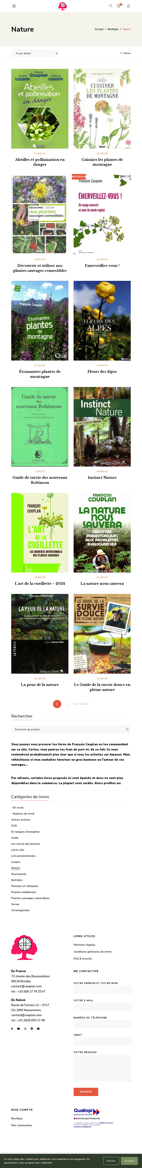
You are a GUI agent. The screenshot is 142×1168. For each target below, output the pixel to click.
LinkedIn (32, 1029)
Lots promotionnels (23, 856)
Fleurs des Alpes (102, 372)
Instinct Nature (102, 478)
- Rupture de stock (22, 813)
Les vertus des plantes (25, 844)
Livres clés (17, 850)
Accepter (129, 1160)
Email (38, 1029)
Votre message (85, 1052)
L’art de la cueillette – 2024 (40, 583)
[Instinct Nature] (102, 427)
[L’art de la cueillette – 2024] (39, 533)
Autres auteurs (20, 819)
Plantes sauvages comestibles (30, 898)
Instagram (25, 1029)
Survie (15, 904)
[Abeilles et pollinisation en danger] (39, 109)
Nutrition (16, 880)
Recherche (127, 729)
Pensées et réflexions (24, 886)
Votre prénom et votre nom (96, 983)
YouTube (18, 1029)
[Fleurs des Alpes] (102, 321)
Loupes (15, 862)
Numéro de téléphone (90, 1017)
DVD (14, 825)
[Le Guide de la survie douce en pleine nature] (102, 634)
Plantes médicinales (23, 892)
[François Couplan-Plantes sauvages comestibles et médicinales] (62, 6)
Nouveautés (18, 874)
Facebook (12, 1029)
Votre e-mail (83, 1000)
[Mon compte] (129, 6)
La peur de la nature (40, 685)
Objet (78, 1035)
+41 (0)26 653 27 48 (31, 1020)
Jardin (14, 838)
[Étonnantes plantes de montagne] (39, 321)
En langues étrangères (25, 831)
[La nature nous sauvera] (102, 533)
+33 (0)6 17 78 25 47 (31, 991)
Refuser (111, 1160)
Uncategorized (20, 910)
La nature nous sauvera (102, 583)
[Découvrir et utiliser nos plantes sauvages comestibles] (39, 215)
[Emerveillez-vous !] (102, 215)
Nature (15, 868)
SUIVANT (81, 704)
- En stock (17, 807)
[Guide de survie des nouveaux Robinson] (39, 427)
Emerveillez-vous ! (102, 266)
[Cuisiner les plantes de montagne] (102, 109)
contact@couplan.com (26, 986)
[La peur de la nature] (39, 634)
